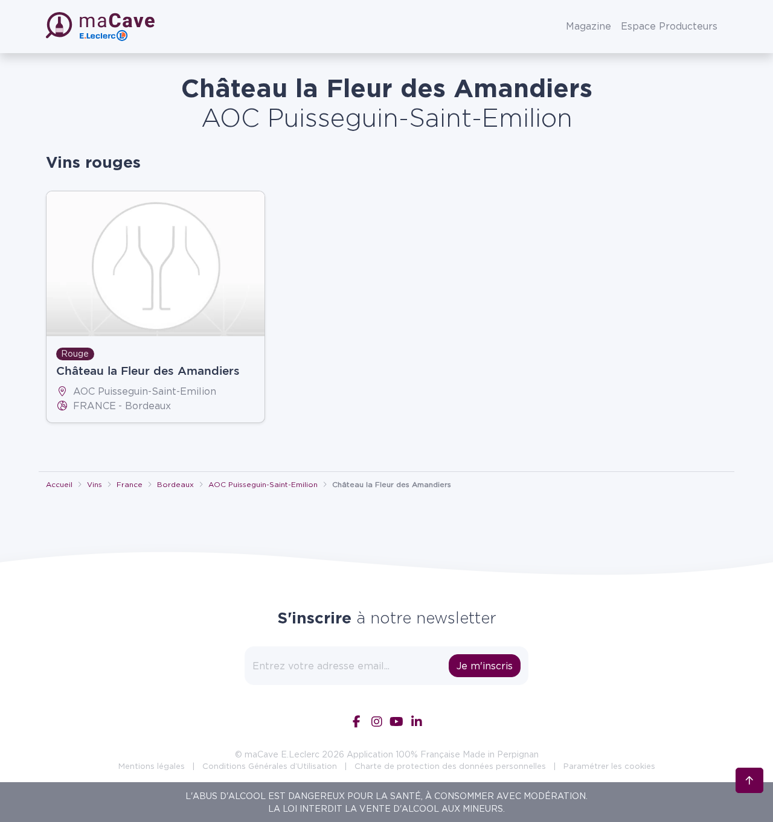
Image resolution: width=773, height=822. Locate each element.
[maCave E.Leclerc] (101, 26)
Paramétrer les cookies (609, 766)
